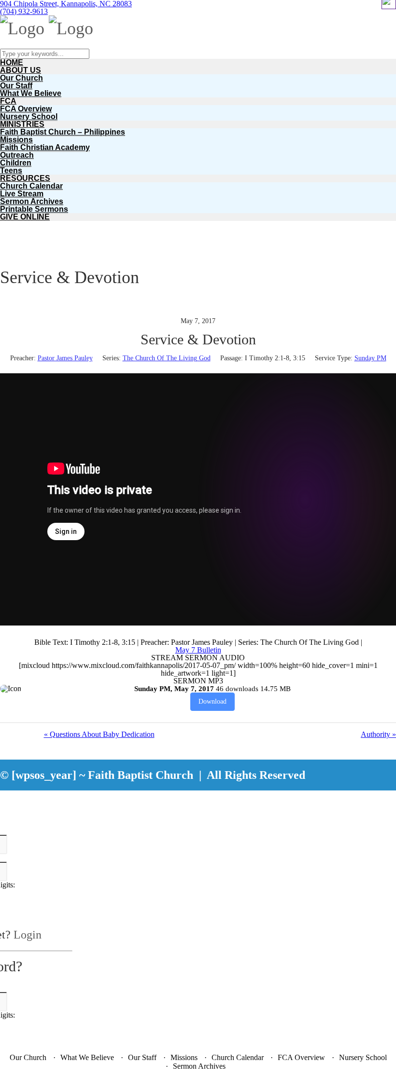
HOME (11, 62)
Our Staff (16, 86)
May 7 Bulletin (198, 650)
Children (15, 163)
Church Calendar (31, 186)
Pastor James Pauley (65, 358)
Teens (11, 170)
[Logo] (22, 28)
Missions (16, 140)
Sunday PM (370, 358)
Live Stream (21, 194)
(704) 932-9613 (24, 11)
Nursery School (28, 116)
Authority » (378, 734)
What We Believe (30, 93)
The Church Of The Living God (167, 358)
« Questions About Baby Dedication (99, 734)
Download (212, 701)
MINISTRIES (22, 124)
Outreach (17, 155)
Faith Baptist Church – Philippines (62, 132)
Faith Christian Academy (45, 147)
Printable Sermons (34, 209)
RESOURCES (25, 178)
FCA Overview (26, 109)
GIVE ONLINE (25, 217)
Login (28, 934)
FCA (8, 101)
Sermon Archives (31, 201)
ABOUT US (20, 70)
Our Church (21, 78)
